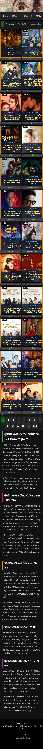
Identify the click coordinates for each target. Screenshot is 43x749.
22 (29, 426)
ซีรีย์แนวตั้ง (16, 16)
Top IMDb (22, 24)
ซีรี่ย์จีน (38, 16)
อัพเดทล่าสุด (10, 24)
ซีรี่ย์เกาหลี (28, 16)
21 (23, 426)
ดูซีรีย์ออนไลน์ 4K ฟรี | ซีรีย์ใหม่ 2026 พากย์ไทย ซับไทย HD (23, 727)
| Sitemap (22, 734)
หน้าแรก (5, 16)
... (18, 426)
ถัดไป (35, 426)
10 (13, 426)
